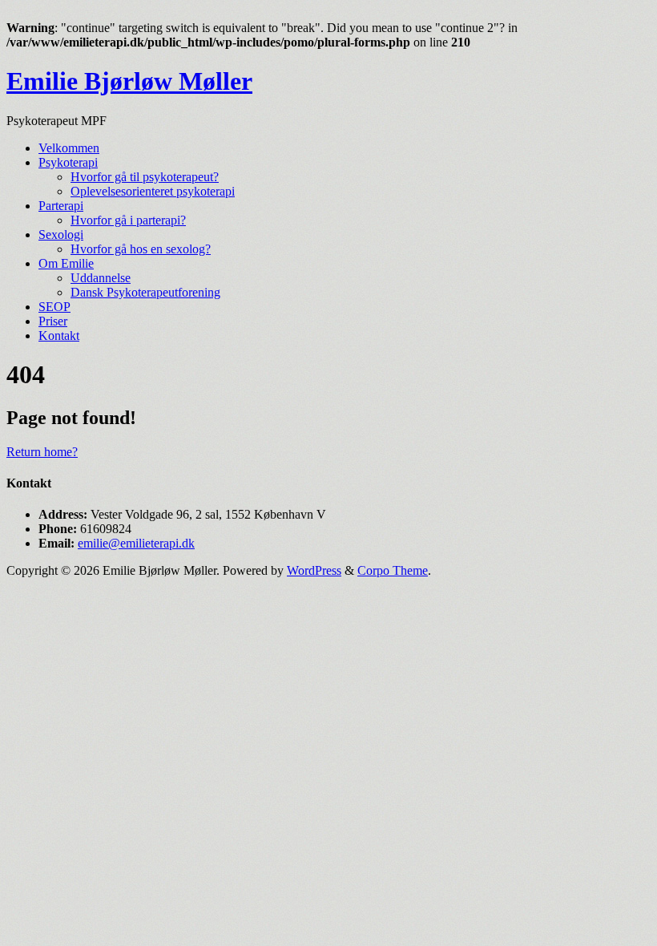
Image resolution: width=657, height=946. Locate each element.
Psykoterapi (68, 162)
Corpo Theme (392, 570)
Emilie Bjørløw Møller (129, 81)
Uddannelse (101, 278)
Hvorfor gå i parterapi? (128, 220)
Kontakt (58, 335)
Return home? (42, 452)
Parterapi (60, 205)
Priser (52, 321)
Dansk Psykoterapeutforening (145, 292)
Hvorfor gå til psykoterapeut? (145, 177)
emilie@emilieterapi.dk (136, 543)
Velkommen (68, 148)
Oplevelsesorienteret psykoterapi (153, 191)
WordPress (314, 570)
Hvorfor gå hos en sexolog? (141, 249)
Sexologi (60, 234)
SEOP (54, 306)
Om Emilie (66, 263)
